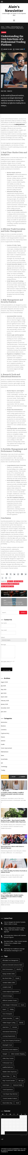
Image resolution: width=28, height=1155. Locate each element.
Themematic (4, 1151)
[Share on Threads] (6, 577)
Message (3, 644)
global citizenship (7, 1018)
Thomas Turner (19, 49)
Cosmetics (4, 729)
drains (22, 1005)
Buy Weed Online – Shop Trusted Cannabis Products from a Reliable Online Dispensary (13, 821)
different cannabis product (9, 1000)
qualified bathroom (7, 1067)
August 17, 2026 (7, 893)
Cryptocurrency (5, 733)
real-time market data (7, 586)
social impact (5, 1085)
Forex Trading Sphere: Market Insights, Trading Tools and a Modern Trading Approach (12, 896)
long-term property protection (11, 1040)
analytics (10, 581)
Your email (4, 630)
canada (17, 978)
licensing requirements (8, 1036)
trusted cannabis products (9, 1098)
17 (3, 1126)
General (3, 740)
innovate (14, 1027)
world (17, 1103)
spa (2, 763)
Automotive (4, 722)
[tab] (5, 777)
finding (12, 1009)
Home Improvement (6, 748)
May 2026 (3, 689)
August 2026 (4, 682)
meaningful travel (7, 1045)
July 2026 (3, 686)
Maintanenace (4, 752)
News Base (21, 1150)
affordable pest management (10, 960)
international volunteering (9, 1031)
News (2, 755)
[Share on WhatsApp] (18, 574)
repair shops (6, 1076)
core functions (18, 581)
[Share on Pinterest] (21, 574)
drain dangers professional (9, 1005)
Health (3, 744)
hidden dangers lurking (8, 1022)
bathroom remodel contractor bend (12, 965)
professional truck (7, 1063)
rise (14, 1076)
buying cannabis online (8, 973)
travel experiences (7, 1089)
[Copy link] (9, 577)
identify (21, 1022)
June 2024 (3, 711)
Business (3, 726)
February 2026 (5, 700)
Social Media (4, 759)
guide (17, 1018)
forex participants (7, 1014)
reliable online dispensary (9, 1071)
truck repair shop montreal (9, 1094)
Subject (3, 637)
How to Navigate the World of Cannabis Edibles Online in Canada (14, 923)
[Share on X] (10, 574)
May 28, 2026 (6, 790)
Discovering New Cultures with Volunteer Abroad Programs (15, 936)
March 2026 (4, 697)
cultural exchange (7, 996)
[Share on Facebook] (6, 574)
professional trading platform (10, 583)
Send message (7, 670)
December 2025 (5, 708)
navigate (4, 1054)
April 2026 (3, 693)
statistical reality (17, 1085)
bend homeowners (7, 969)
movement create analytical (10, 1049)
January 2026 (4, 704)
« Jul (2, 1139)
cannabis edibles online (8, 982)
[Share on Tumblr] (2, 577)
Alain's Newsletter (14, 8)
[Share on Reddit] (25, 574)
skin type (21, 1080)
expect (4, 1009)
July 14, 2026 (6, 868)
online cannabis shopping (18, 1054)
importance (5, 1027)
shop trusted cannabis (8, 1080)
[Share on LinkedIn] (14, 574)
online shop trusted (8, 1058)
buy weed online (7, 978)
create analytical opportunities (10, 991)
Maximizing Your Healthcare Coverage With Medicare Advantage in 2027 (14, 949)
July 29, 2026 (6, 818)
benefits (19, 969)
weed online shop (7, 1103)
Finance (3, 737)
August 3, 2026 (6, 844)
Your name (4, 623)
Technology (4, 766)
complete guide (6, 987)
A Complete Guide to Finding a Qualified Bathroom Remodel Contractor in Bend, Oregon (12, 794)
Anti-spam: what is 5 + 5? (7, 661)
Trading (3, 32)
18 (6, 1126)
